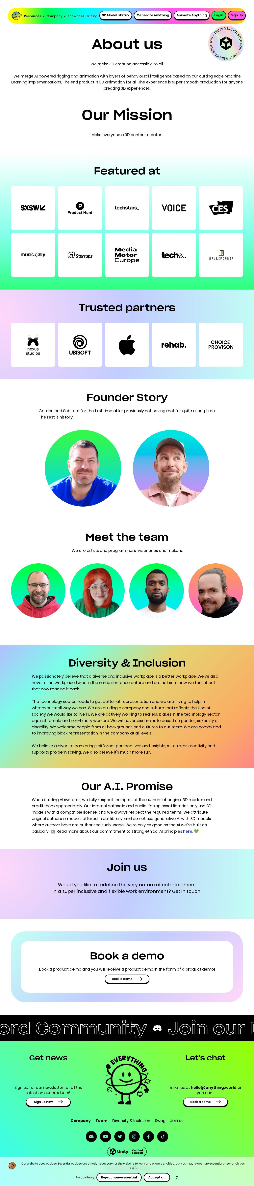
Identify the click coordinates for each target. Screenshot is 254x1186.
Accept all (156, 1177)
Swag (160, 1120)
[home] (17, 16)
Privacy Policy (85, 1177)
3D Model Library (115, 15)
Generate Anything (153, 15)
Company (81, 1120)
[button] (34, 16)
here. (188, 831)
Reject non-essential (119, 1177)
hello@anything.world (214, 1087)
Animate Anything (192, 15)
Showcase (76, 16)
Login (218, 15)
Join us (176, 1120)
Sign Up (237, 15)
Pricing (92, 16)
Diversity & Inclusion (131, 1120)
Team (101, 1120)
